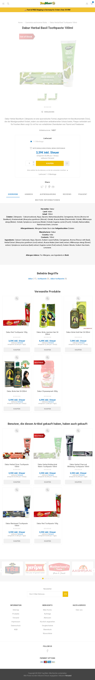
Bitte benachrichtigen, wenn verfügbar (49, 148)
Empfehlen (53, 187)
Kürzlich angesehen (47, 622)
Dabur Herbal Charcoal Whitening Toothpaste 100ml (78, 465)
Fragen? (82, 194)
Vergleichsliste (47, 626)
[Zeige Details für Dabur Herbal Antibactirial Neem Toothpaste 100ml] (47, 447)
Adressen (47, 618)
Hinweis (29, 194)
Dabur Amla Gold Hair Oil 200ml (78, 332)
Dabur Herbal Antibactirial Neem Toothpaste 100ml (47, 465)
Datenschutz (16, 626)
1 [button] (43, 578)
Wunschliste (47, 633)
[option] (42, 97)
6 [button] (52, 578)
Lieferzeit (47, 138)
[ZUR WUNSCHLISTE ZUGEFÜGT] (67, 163)
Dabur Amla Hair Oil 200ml (17, 391)
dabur (30, 279)
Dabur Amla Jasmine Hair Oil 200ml (47, 333)
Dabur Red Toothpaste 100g (16, 332)
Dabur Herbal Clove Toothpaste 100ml (17, 465)
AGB (15, 629)
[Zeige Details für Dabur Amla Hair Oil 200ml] (16, 374)
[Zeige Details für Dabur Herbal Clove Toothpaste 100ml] (16, 447)
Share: (47, 182)
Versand (51, 158)
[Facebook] (47, 651)
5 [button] (50, 578)
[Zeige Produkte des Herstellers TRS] (12, 568)
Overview (13, 194)
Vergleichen (49, 112)
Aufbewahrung (48, 194)
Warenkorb (47, 629)
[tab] (13, 194)
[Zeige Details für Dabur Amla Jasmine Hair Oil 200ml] (47, 315)
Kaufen (50, 163)
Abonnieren (65, 594)
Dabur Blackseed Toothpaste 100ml (17, 524)
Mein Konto (47, 610)
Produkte (15, 614)
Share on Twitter (42, 187)
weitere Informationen (47, 200)
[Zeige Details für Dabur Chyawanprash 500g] (47, 374)
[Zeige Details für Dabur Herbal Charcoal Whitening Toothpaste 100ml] (78, 447)
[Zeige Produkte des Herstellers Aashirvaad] (82, 568)
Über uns (79, 610)
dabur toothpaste (57, 279)
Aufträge (47, 614)
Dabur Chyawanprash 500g (47, 391)
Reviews (67, 194)
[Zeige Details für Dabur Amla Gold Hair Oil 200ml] (78, 315)
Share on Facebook (45, 187)
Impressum (15, 622)
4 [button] (48, 578)
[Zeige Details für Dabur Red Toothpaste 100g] (16, 315)
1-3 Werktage (38, 141)
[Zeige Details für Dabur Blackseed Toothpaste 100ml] (16, 506)
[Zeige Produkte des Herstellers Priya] (35, 568)
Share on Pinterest (49, 187)
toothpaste (42, 279)
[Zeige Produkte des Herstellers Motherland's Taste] (59, 568)
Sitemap (16, 610)
